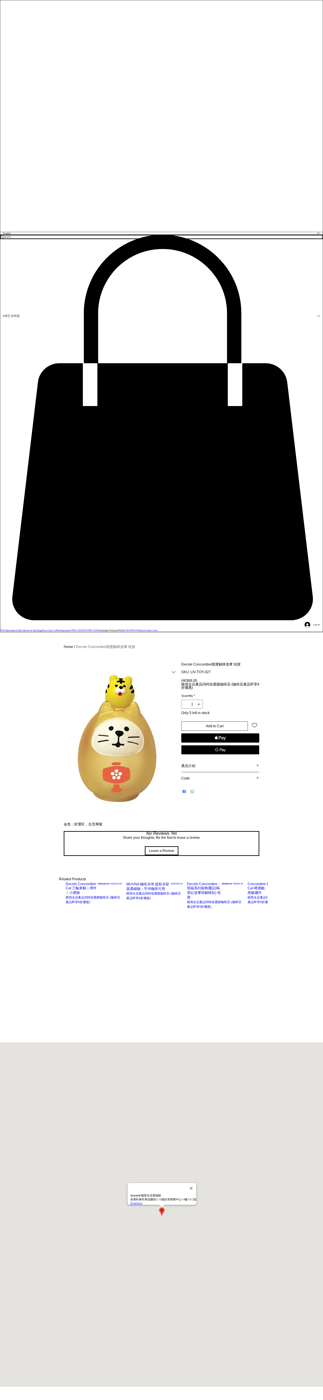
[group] (166, 900)
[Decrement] (185, 704)
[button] (161, 428)
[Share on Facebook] (184, 791)
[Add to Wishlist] (254, 725)
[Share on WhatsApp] (192, 791)
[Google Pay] (220, 749)
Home (68, 647)
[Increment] (199, 704)
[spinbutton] (192, 704)
